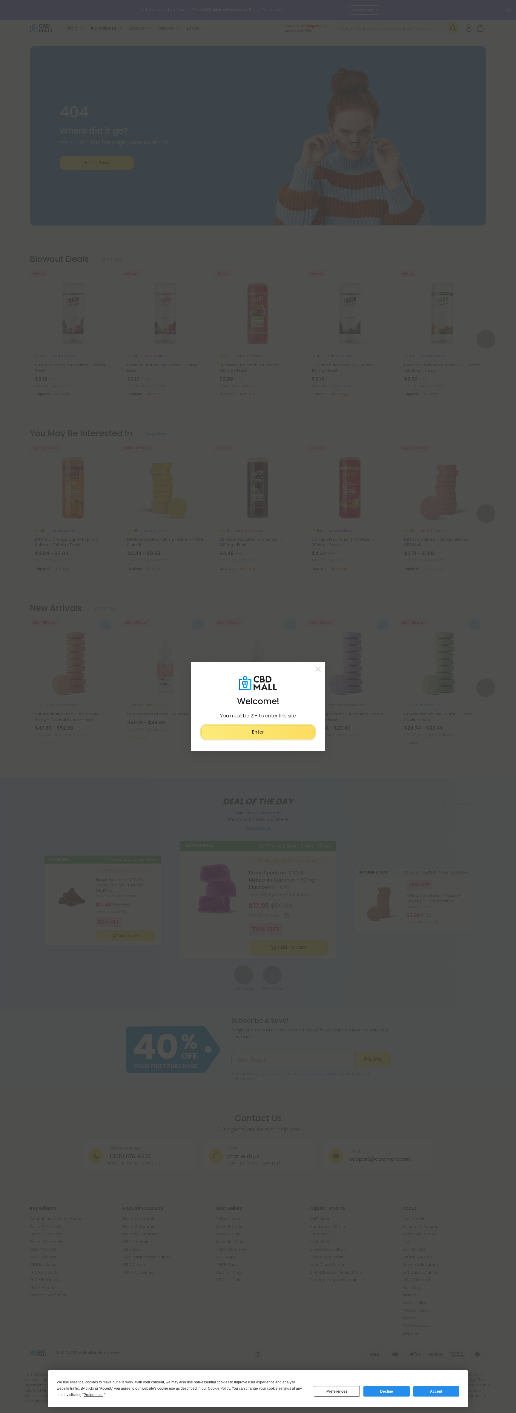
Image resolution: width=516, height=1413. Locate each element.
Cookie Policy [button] (219, 1388)
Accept (436, 1391)
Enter (258, 732)
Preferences (337, 1391)
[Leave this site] (318, 669)
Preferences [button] (93, 1395)
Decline (386, 1391)
